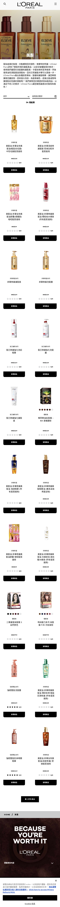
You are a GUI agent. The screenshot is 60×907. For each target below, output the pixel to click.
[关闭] (54, 879)
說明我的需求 (37, 96)
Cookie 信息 (30, 904)
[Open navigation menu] (55, 4)
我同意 (30, 898)
